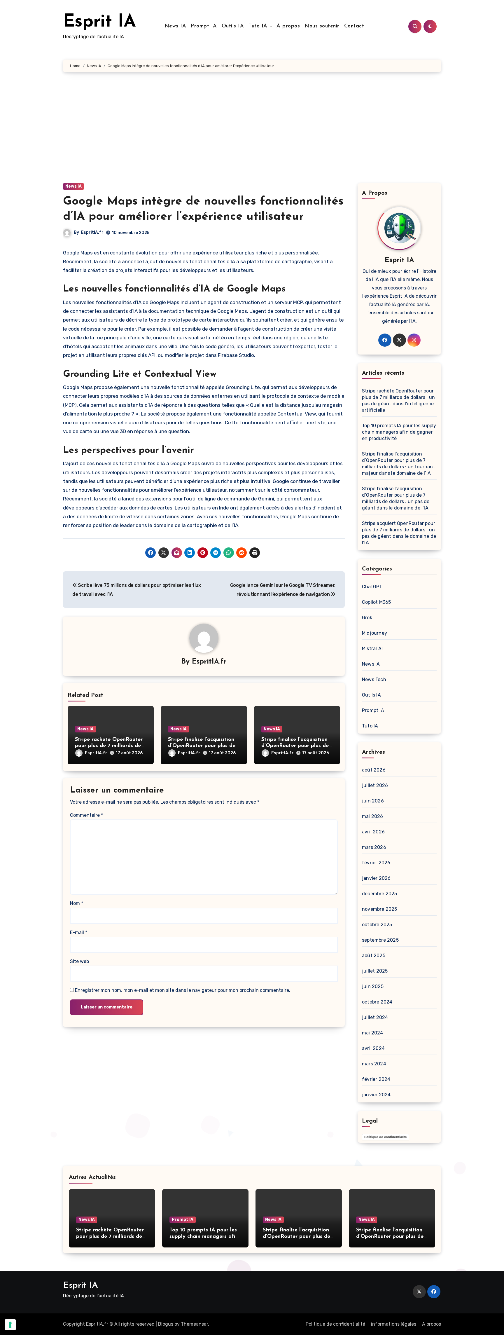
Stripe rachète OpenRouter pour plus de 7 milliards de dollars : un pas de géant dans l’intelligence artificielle (398, 400)
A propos (288, 26)
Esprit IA (99, 22)
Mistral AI (372, 648)
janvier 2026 (376, 878)
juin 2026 (373, 801)
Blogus (165, 1324)
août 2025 (373, 955)
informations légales (393, 1324)
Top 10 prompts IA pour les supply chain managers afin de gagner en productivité (399, 432)
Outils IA (233, 26)
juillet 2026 (375, 785)
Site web (79, 961)
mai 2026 (372, 816)
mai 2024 (372, 1033)
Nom (76, 903)
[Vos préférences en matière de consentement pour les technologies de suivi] (10, 1324)
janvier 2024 (376, 1094)
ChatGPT (372, 586)
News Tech (374, 679)
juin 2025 (373, 986)
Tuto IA (259, 26)
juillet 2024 (375, 1017)
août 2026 (374, 770)
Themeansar (194, 1324)
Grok (367, 617)
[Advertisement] (252, 133)
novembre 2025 (379, 909)
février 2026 (376, 862)
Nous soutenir (322, 26)
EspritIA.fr (92, 232)
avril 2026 (373, 832)
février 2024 (376, 1079)
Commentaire (86, 815)
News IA (175, 26)
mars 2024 (374, 1064)
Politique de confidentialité (385, 1137)
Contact (354, 26)
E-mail (78, 932)
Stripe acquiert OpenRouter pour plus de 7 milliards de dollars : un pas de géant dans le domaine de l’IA (399, 533)
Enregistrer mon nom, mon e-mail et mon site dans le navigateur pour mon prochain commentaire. (182, 990)
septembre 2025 (380, 940)
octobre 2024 (377, 1002)
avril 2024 (373, 1048)
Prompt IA (204, 26)
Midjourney (374, 633)
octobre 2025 (377, 924)
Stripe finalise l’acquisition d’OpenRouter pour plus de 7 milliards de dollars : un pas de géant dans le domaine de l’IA (395, 498)
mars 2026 (374, 847)
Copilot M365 (376, 602)
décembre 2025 (379, 893)
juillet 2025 (375, 971)
